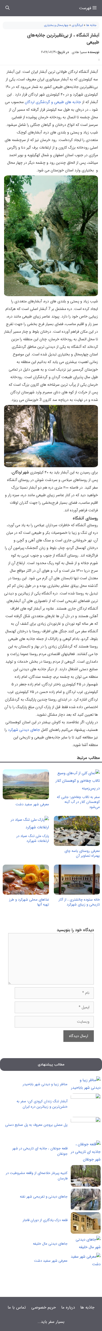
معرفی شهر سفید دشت (32, 804)
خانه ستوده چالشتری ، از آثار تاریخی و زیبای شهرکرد (79, 902)
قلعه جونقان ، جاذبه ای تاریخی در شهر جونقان (39, 1151)
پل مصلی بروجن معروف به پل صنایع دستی (36, 1125)
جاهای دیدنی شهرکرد (24, 730)
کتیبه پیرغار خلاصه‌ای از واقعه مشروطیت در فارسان (36, 1175)
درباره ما (68, 1307)
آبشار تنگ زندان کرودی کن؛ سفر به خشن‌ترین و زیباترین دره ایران (42, 1104)
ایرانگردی (77, 25)
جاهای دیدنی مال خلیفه (50, 1244)
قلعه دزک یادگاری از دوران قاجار (45, 1220)
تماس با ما (17, 1307)
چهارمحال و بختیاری (56, 25)
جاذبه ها (91, 25)
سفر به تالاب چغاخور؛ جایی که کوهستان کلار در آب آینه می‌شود (78, 802)
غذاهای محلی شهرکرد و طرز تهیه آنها (29, 902)
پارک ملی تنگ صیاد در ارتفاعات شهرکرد (32, 838)
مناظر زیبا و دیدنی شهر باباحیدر (45, 1084)
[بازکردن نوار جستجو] (7, 8)
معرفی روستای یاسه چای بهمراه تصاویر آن (82, 853)
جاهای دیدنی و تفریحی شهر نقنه (43, 1196)
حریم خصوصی (43, 1307)
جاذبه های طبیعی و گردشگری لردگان (53, 102)
